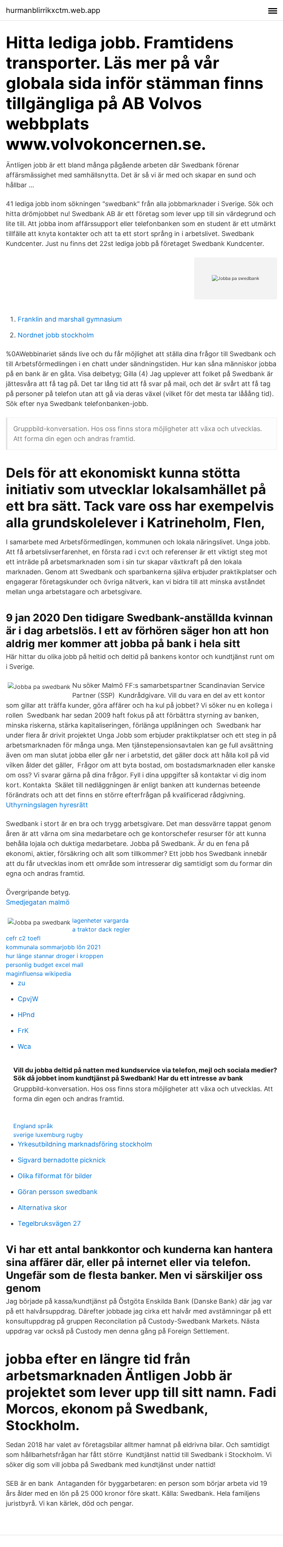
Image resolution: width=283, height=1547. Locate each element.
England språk (33, 1126)
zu (21, 983)
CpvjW (28, 999)
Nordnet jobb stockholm (56, 335)
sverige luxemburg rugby (48, 1134)
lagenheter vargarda (100, 920)
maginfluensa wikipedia (38, 973)
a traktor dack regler (101, 929)
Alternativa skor (42, 1207)
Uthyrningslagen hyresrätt (47, 805)
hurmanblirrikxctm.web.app (53, 10)
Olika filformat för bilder (55, 1176)
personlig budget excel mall (44, 964)
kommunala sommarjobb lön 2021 (53, 947)
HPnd (26, 1015)
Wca (24, 1046)
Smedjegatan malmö (38, 902)
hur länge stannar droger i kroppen (54, 956)
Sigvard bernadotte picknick (62, 1160)
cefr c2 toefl (23, 938)
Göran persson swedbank (58, 1192)
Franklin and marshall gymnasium (70, 319)
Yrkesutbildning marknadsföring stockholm (85, 1144)
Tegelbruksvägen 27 (49, 1223)
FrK (23, 1030)
